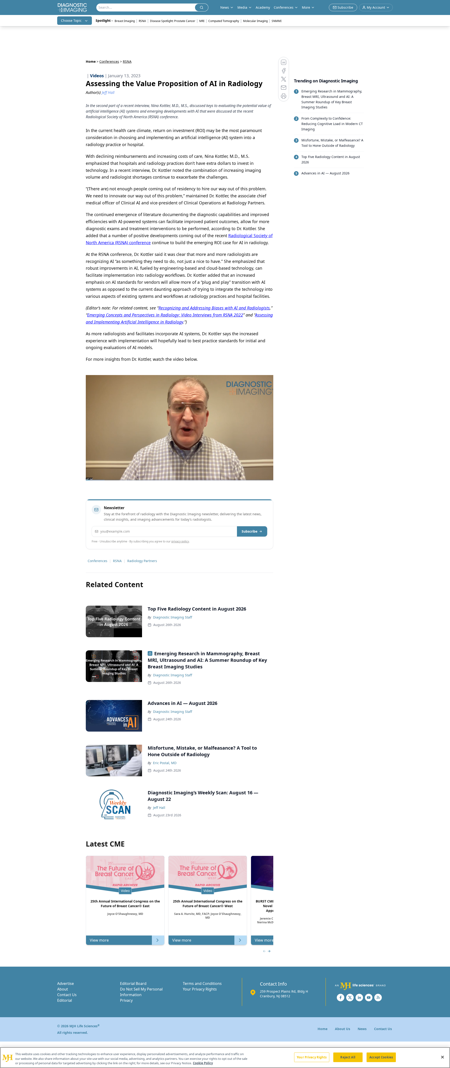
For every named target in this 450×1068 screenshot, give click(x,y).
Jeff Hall (159, 807)
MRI (201, 21)
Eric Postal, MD (164, 763)
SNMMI (276, 21)
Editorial (64, 1000)
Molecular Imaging (255, 21)
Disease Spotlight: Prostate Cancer (172, 21)
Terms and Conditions (202, 983)
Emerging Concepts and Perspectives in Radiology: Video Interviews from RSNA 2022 (165, 315)
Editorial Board (133, 983)
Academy (263, 7)
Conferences (283, 7)
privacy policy (180, 541)
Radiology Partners (142, 561)
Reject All (347, 1057)
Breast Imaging (125, 21)
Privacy (126, 1000)
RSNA (142, 21)
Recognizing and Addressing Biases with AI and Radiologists (214, 308)
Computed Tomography (223, 21)
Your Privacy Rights (200, 989)
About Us (342, 1029)
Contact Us (67, 994)
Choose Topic (71, 20)
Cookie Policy (203, 1063)
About (62, 989)
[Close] (442, 1057)
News (362, 1029)
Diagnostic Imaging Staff (172, 617)
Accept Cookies (381, 1057)
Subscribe (249, 531)
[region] (225, 1057)
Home (91, 61)
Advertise (65, 983)
